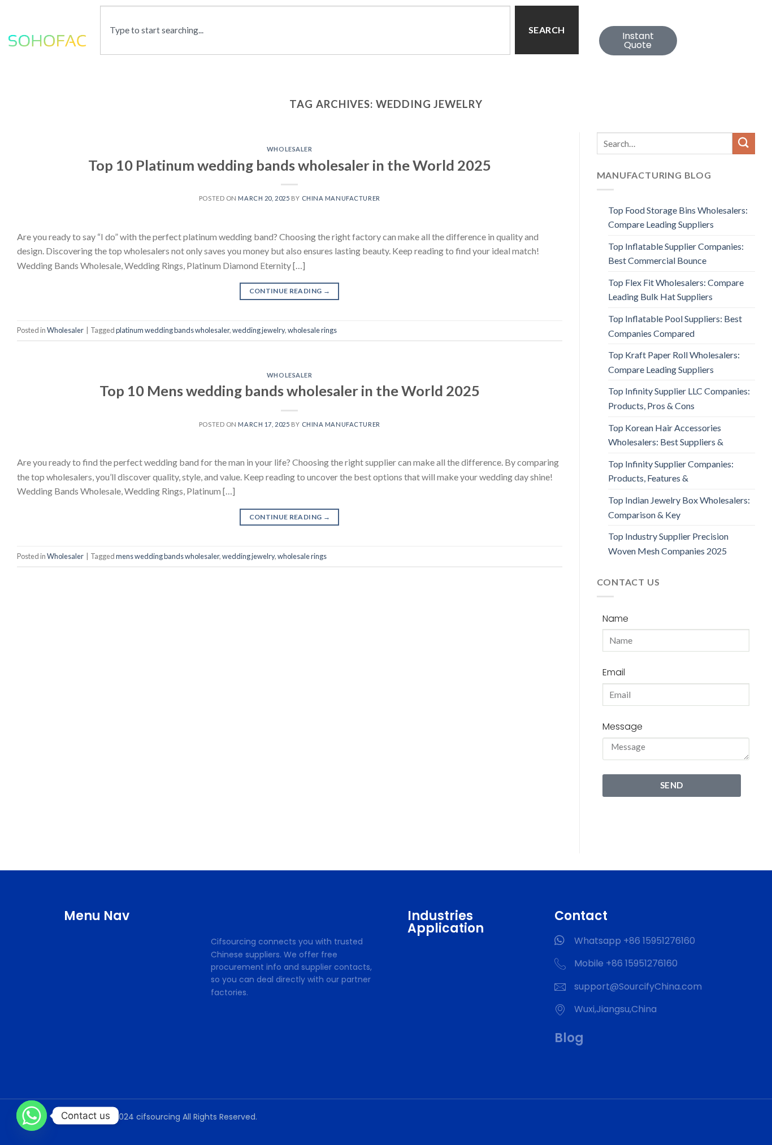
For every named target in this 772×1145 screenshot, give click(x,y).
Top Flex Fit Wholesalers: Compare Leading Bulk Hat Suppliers (676, 289)
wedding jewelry (258, 330)
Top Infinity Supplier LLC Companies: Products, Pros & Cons (679, 398)
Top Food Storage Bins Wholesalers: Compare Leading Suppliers (678, 217)
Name (615, 618)
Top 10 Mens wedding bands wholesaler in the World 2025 (289, 390)
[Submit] (743, 144)
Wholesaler (290, 149)
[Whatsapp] (31, 1115)
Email (613, 672)
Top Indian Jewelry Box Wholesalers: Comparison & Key (679, 507)
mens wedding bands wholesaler (167, 556)
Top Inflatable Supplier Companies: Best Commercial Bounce (676, 253)
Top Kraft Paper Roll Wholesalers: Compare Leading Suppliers (674, 362)
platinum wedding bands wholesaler (172, 330)
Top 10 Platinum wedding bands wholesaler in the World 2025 (289, 165)
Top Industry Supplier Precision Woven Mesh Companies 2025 (668, 543)
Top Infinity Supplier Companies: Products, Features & (671, 471)
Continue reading (290, 291)
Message (622, 726)
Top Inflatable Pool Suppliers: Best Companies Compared (675, 326)
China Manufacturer (341, 198)
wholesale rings (312, 330)
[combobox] (305, 30)
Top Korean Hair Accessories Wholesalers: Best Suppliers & (665, 435)
